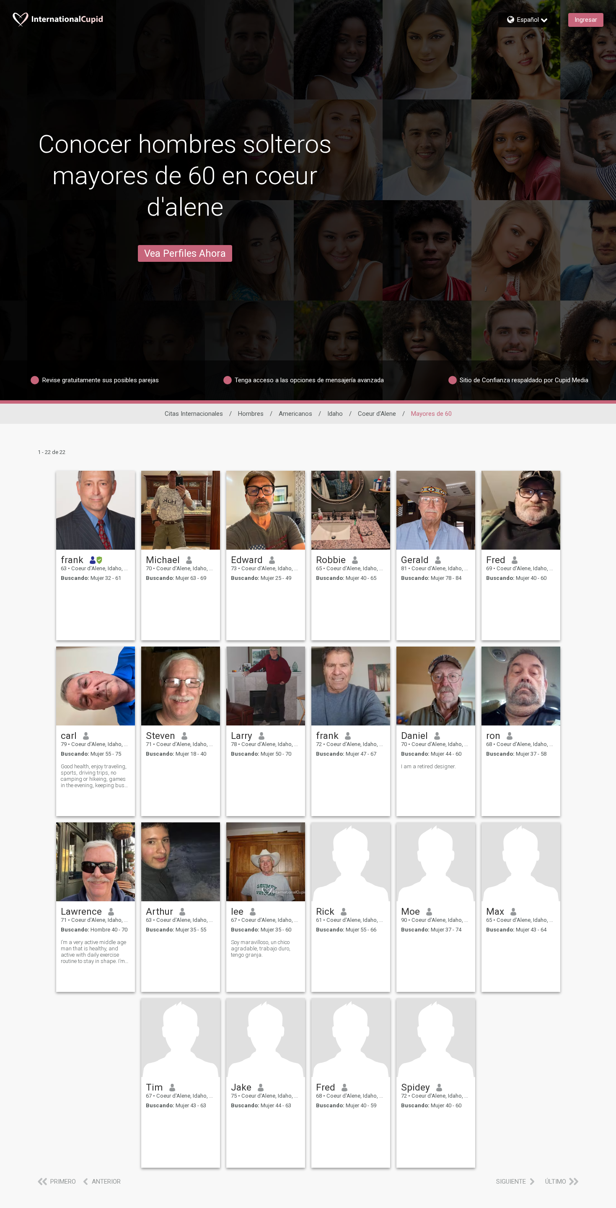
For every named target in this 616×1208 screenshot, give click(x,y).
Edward (247, 559)
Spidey (415, 1087)
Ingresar (586, 19)
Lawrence (81, 911)
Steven (160, 735)
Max (495, 911)
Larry (241, 735)
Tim (154, 1087)
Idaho (335, 413)
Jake (241, 1087)
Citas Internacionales (194, 413)
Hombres (251, 413)
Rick (325, 911)
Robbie (331, 559)
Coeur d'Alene (377, 413)
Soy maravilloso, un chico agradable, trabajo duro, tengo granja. (260, 948)
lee (237, 911)
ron (493, 735)
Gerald (415, 559)
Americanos (295, 413)
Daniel (414, 735)
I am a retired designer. (428, 766)
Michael (163, 559)
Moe (410, 911)
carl (69, 735)
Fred (495, 559)
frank (72, 559)
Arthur (159, 911)
